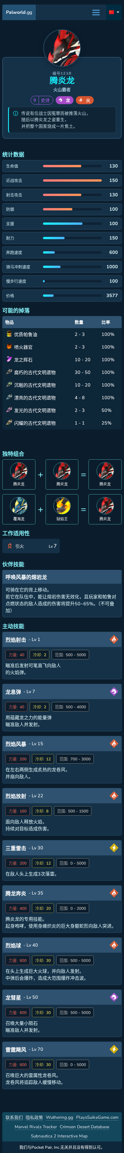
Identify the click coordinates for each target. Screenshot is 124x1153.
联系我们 (14, 1117)
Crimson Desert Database (84, 1127)
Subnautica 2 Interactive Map (59, 1136)
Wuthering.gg (59, 1117)
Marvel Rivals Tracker (36, 1127)
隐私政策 (34, 1117)
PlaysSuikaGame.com (97, 1117)
